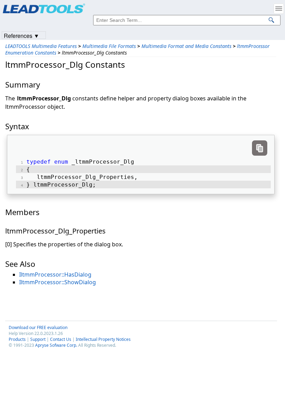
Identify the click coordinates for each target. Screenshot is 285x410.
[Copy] (259, 148)
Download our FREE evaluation (38, 327)
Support (38, 339)
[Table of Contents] (279, 8)
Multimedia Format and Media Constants (186, 46)
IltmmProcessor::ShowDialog (57, 282)
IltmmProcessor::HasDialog (55, 274)
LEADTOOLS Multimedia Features (41, 46)
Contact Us (60, 339)
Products (17, 339)
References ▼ (21, 35)
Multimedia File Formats (109, 46)
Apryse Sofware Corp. (56, 345)
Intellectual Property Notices (103, 339)
